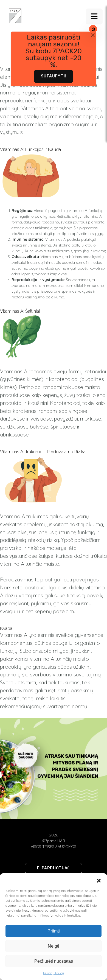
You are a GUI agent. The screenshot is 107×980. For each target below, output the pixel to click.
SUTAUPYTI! (53, 76)
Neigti (53, 946)
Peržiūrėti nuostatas (53, 961)
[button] (99, 880)
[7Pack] (15, 15)
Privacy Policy (53, 973)
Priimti (53, 931)
